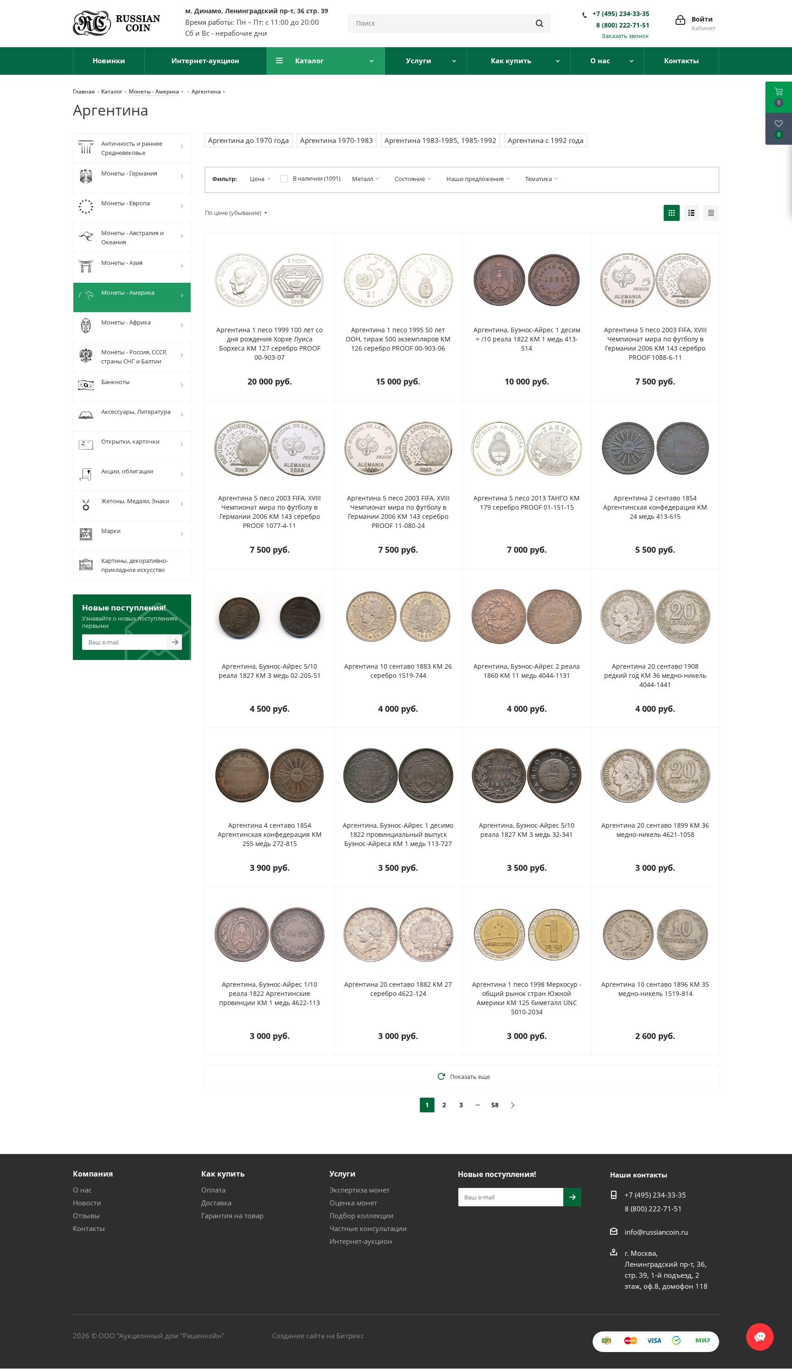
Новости (87, 1202)
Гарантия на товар (232, 1215)
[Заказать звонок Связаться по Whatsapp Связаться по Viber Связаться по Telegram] (760, 1332)
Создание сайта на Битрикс (318, 1335)
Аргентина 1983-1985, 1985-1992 (440, 140)
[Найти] (539, 23)
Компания (93, 1174)
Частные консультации (368, 1228)
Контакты (89, 1228)
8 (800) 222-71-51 (622, 25)
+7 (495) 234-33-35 (621, 14)
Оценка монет (353, 1202)
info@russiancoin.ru (656, 1232)
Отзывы (86, 1215)
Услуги (343, 1174)
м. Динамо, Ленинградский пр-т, (256, 10)
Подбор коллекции (362, 1215)
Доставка (216, 1202)
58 (495, 1104)
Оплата (213, 1189)
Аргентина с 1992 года (545, 140)
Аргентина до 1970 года (248, 140)
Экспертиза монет (360, 1189)
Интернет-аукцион (361, 1241)
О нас (82, 1189)
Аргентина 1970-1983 (336, 140)
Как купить (223, 1174)
